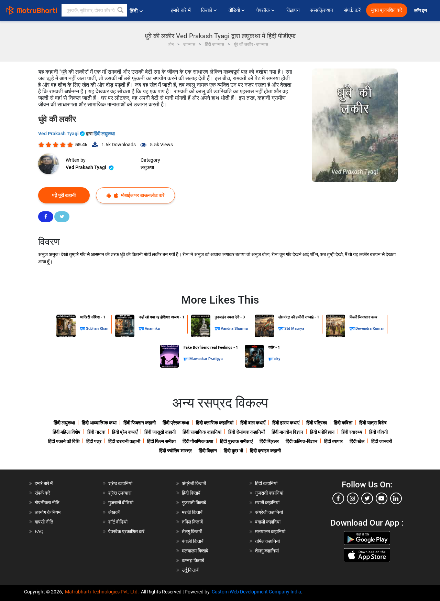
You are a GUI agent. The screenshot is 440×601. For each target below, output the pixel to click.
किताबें (207, 10)
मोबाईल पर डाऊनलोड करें (142, 195)
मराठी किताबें (192, 512)
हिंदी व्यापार (333, 441)
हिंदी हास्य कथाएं (285, 422)
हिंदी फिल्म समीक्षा (161, 441)
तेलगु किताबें (192, 531)
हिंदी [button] (134, 11)
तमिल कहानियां (267, 541)
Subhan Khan (97, 328)
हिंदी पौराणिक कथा (198, 441)
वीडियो (235, 10)
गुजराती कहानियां (269, 493)
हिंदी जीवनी (378, 432)
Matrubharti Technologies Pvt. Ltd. (103, 591)
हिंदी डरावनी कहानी (124, 441)
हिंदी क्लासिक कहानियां (214, 422)
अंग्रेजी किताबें (194, 483)
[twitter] (367, 498)
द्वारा (83, 328)
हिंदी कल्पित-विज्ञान (301, 441)
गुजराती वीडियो (120, 502)
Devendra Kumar (369, 328)
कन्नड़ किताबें (193, 560)
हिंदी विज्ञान (208, 450)
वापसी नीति (44, 522)
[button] (120, 10)
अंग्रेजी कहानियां (269, 512)
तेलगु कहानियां (267, 550)
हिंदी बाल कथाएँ (252, 422)
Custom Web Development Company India (256, 591)
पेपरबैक (263, 10)
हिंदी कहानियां (266, 483)
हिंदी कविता (343, 422)
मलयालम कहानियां (270, 531)
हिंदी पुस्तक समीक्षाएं (236, 441)
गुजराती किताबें (194, 502)
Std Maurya (294, 328)
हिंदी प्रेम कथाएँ (125, 432)
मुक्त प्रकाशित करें (386, 10)
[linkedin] (396, 498)
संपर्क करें (352, 10)
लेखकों (114, 512)
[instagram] (353, 498)
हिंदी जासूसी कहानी (160, 432)
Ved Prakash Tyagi (59, 133)
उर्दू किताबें (190, 570)
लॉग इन (421, 10)
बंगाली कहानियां (267, 522)
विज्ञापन (293, 10)
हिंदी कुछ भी (233, 450)
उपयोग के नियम (47, 512)
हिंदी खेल (357, 441)
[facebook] (338, 498)
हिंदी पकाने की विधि (63, 441)
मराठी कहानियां (267, 502)
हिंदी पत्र (93, 441)
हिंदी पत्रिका (316, 422)
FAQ (39, 531)
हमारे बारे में (181, 10)
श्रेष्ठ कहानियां (120, 483)
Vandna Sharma (234, 328)
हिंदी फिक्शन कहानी (139, 422)
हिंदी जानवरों (381, 441)
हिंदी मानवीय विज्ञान (287, 432)
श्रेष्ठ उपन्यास (119, 493)
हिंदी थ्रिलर (269, 441)
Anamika (152, 328)
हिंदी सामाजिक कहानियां (202, 432)
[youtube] (381, 498)
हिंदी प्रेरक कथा (176, 422)
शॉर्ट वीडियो (118, 522)
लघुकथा (147, 167)
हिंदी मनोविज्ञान (322, 432)
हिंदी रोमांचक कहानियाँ (246, 432)
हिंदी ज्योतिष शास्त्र (175, 450)
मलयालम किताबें (195, 550)
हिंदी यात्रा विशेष (373, 422)
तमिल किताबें (192, 522)
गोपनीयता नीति (47, 502)
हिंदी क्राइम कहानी (265, 450)
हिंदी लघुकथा (104, 133)
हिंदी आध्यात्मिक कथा (99, 422)
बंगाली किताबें (193, 541)
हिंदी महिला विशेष (66, 432)
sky (277, 359)
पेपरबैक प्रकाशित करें (126, 531)
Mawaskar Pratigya (206, 359)
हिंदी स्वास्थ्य (351, 432)
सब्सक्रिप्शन (321, 10)
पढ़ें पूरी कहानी (64, 195)
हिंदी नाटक (96, 432)
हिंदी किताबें (191, 493)
